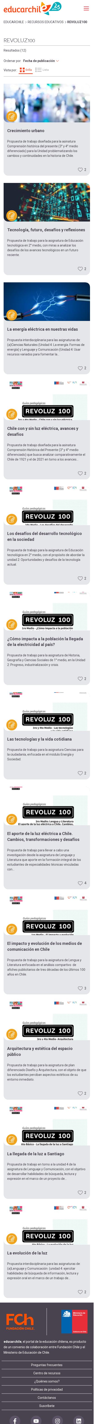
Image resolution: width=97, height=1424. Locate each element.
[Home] (33, 8)
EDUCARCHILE (14, 22)
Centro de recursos (46, 1373)
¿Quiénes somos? (47, 1381)
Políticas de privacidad (47, 1389)
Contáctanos (47, 1397)
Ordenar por (12, 61)
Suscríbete (47, 1406)
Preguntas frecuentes (46, 1365)
